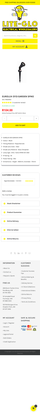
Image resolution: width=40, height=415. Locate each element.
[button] (20, 203)
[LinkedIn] (18, 253)
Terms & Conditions (28, 302)
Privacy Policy (26, 298)
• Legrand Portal (8, 334)
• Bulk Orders (7, 338)
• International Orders (28, 290)
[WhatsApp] (22, 253)
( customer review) (18, 102)
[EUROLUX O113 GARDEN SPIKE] (20, 72)
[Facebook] (11, 253)
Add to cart (20, 125)
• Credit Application (9, 342)
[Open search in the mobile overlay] (19, 36)
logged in (14, 195)
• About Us (6, 268)
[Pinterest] (26, 253)
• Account (6, 327)
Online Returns (27, 294)
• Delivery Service (26, 283)
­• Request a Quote (9, 276)
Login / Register (9, 323)
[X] (15, 253)
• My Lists (6, 330)
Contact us (7, 272)
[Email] (29, 253)
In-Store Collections (28, 287)
